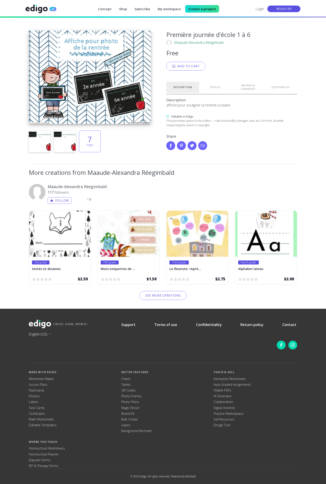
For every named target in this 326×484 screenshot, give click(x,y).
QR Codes (128, 390)
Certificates (37, 414)
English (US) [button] (38, 334)
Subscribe (142, 9)
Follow (62, 200)
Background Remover (136, 431)
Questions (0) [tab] (281, 87)
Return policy (251, 324)
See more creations (163, 295)
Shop (123, 9)
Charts (126, 379)
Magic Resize (130, 408)
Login (259, 8)
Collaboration (223, 402)
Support (128, 324)
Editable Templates (43, 425)
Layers (125, 425)
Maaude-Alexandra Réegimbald (199, 42)
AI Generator (223, 396)
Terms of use (165, 324)
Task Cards (37, 408)
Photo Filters (130, 402)
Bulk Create (129, 419)
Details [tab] (215, 87)
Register (284, 9)
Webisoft (191, 476)
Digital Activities (224, 408)
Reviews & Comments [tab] (248, 87)
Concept (105, 9)
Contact (289, 324)
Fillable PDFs (222, 390)
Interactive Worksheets (230, 379)
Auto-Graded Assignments (232, 385)
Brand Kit (127, 414)
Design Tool (222, 425)
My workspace (169, 9)
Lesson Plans (38, 385)
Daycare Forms (39, 460)
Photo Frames (131, 396)
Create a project (202, 9)
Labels (33, 402)
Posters (34, 396)
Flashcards (36, 390)
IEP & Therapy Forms (43, 466)
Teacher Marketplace (229, 414)
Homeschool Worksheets (47, 448)
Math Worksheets (41, 419)
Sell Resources (224, 419)
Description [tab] (182, 87)
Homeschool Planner (44, 454)
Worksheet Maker (41, 379)
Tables (126, 385)
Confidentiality (209, 324)
